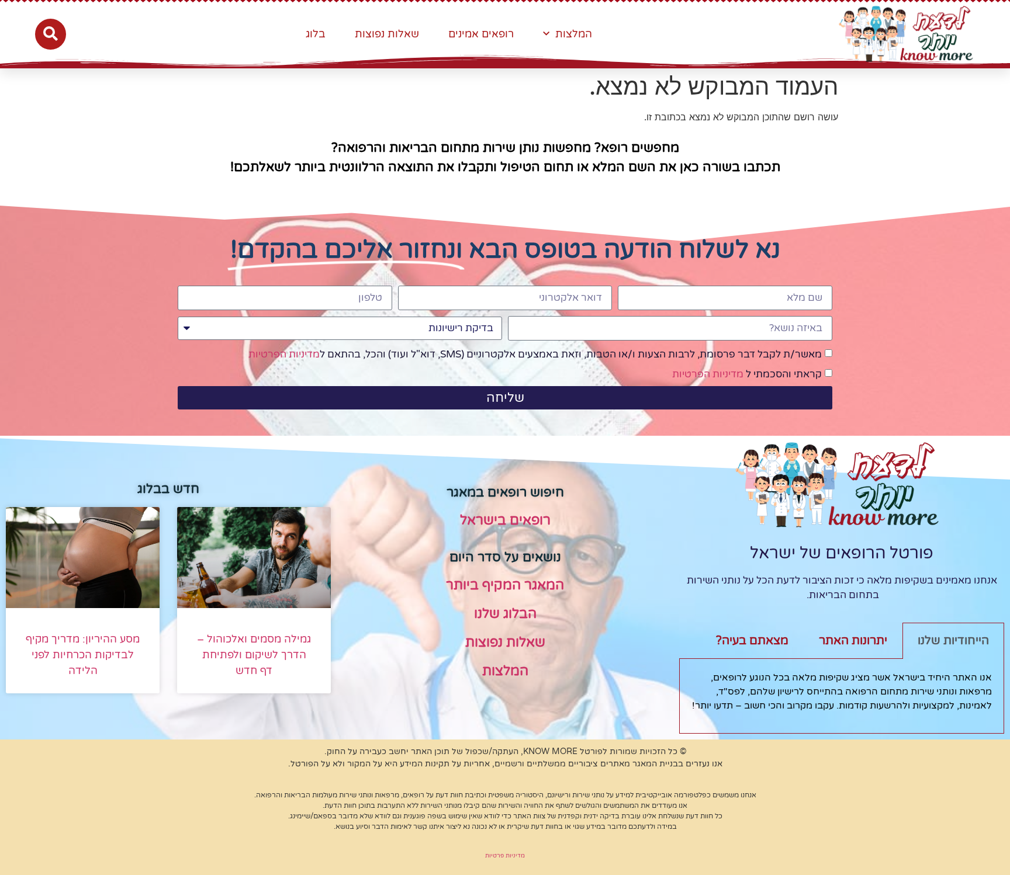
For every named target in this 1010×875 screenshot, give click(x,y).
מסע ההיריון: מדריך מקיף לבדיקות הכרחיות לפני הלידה (83, 655)
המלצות (573, 33)
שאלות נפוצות (387, 33)
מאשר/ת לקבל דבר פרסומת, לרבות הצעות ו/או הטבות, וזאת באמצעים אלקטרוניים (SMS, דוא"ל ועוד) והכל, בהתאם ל (535, 354)
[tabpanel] (841, 696)
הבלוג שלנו (505, 614)
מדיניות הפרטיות (284, 354)
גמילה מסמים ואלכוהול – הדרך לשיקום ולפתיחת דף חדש (254, 655)
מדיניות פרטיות (505, 855)
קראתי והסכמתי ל (747, 374)
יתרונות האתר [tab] (853, 641)
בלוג (316, 33)
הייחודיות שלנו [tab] (953, 641)
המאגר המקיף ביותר (505, 585)
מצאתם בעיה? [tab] (752, 641)
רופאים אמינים (481, 33)
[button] (50, 34)
